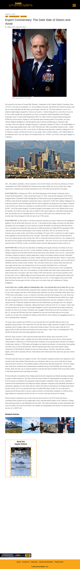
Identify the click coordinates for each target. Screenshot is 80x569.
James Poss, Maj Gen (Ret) (16, 27)
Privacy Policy (59, 562)
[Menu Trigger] (74, 5)
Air (7, 16)
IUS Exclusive (14, 16)
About (19, 562)
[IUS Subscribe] (15, 555)
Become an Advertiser (46, 562)
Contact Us (25, 562)
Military (23, 16)
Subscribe (34, 562)
